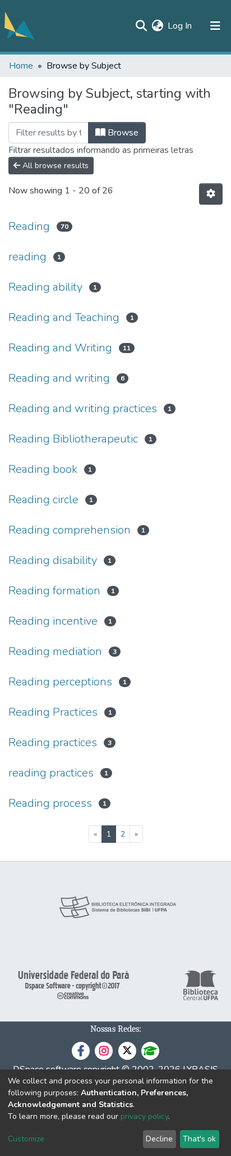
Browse (121, 133)
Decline (159, 1139)
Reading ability (45, 287)
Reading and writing (59, 378)
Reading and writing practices (82, 408)
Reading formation (54, 590)
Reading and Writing (60, 347)
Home (21, 66)
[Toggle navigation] (215, 26)
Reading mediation (55, 651)
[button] (157, 26)
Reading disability (52, 560)
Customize (26, 1139)
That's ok (199, 1139)
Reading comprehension (69, 530)
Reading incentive (53, 621)
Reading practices (52, 742)
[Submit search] (141, 26)
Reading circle (43, 499)
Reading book (42, 469)
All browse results (54, 165)
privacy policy (144, 1116)
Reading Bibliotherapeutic (73, 438)
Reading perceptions (60, 681)
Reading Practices (53, 712)
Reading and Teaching (63, 317)
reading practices (51, 772)
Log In (180, 26)
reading (27, 256)
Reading (29, 226)
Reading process (50, 803)
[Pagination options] (211, 194)
